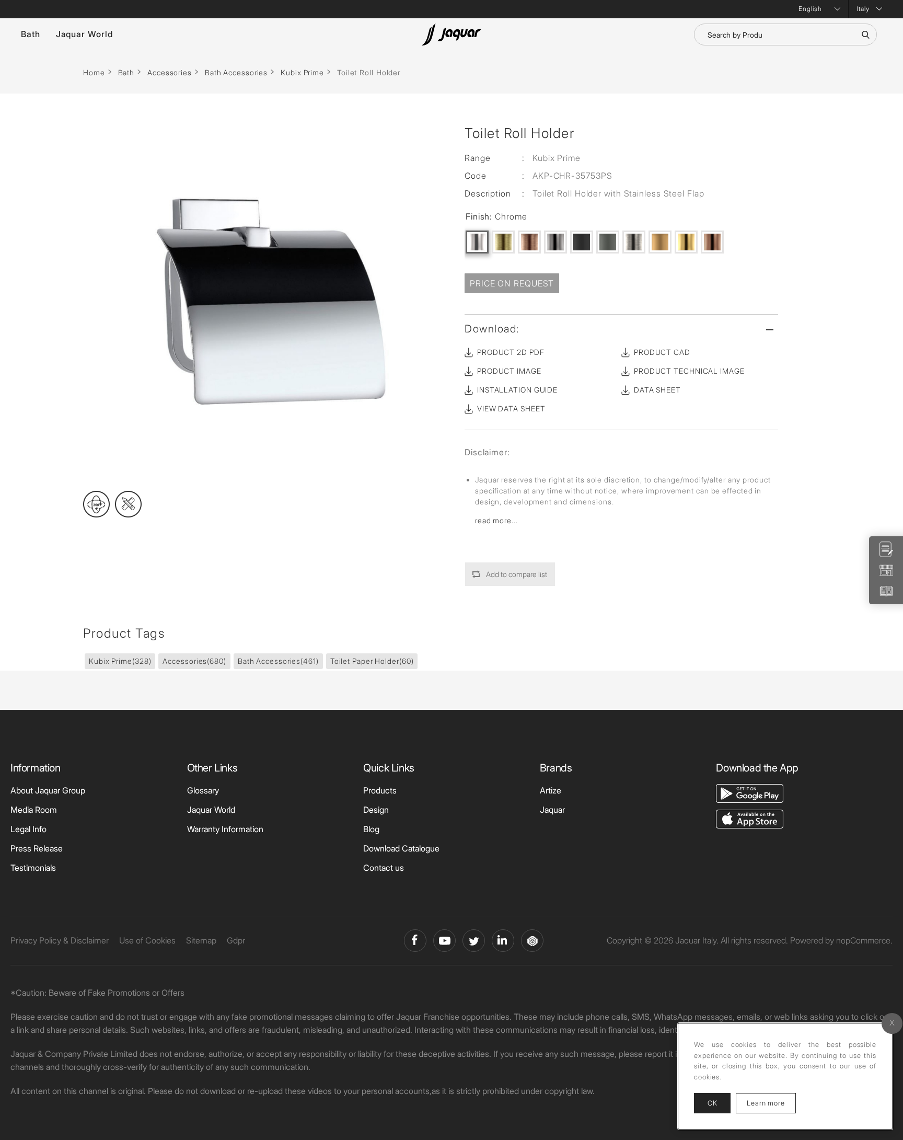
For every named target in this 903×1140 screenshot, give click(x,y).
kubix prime (120, 661)
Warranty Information (225, 829)
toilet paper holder (372, 661)
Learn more (771, 1102)
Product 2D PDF (511, 352)
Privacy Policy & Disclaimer (59, 940)
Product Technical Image (689, 370)
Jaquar (552, 809)
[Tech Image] (128, 504)
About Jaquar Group (47, 790)
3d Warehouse (532, 940)
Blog (371, 829)
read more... (496, 520)
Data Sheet (657, 389)
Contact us (383, 867)
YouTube (444, 940)
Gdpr (236, 940)
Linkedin (503, 940)
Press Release (36, 848)
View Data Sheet (511, 408)
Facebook (415, 940)
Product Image (509, 370)
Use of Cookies (147, 940)
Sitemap (201, 940)
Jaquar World (84, 34)
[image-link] (749, 792)
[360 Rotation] (96, 504)
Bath (30, 34)
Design (376, 809)
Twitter (473, 940)
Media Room (33, 809)
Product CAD (662, 352)
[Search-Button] (865, 34)
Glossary (203, 790)
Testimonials (33, 867)
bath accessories (278, 661)
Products (380, 790)
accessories (194, 661)
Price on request (512, 283)
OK (712, 1103)
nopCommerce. (864, 940)
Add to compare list (516, 574)
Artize (550, 790)
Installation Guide (517, 389)
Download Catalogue (401, 848)
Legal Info (28, 829)
